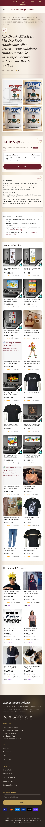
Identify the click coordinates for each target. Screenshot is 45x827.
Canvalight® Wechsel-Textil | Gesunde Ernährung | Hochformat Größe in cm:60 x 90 (32, 300)
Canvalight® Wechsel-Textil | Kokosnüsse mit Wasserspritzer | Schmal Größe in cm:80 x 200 (12, 269)
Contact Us (7, 752)
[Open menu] (3, 9)
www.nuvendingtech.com (22, 9)
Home (4, 18)
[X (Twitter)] (26, 717)
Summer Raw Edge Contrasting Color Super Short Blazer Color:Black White (11, 667)
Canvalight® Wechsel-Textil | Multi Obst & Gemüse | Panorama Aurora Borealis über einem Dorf (32, 456)
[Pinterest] (31, 717)
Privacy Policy (7, 774)
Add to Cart (22, 167)
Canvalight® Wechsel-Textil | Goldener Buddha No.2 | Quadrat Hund (32, 425)
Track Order (7, 759)
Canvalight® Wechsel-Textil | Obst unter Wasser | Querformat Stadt (12, 300)
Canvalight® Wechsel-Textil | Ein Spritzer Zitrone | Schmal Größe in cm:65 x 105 (32, 269)
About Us (6, 748)
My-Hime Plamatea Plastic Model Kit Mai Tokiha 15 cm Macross (32, 363)
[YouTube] (15, 717)
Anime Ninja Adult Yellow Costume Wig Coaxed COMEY (11, 592)
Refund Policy (7, 770)
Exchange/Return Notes (12, 216)
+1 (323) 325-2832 (9, 733)
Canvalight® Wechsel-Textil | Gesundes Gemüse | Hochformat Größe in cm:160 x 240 (12, 487)
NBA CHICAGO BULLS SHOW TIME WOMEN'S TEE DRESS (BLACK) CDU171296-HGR (32, 592)
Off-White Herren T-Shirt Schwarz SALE (31, 518)
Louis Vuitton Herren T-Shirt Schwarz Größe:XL (11, 425)
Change (37, 155)
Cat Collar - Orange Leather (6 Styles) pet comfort (32, 667)
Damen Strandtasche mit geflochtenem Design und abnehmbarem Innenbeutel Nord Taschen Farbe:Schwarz (12, 519)
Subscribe (22, 803)
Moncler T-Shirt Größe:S (31, 393)
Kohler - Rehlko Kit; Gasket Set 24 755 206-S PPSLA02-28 (12, 630)
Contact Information (10, 785)
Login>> (10, 605)
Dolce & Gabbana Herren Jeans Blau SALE (11, 550)
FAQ (4, 756)
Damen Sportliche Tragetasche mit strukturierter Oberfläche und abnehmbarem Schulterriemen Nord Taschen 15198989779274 (32, 487)
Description (7, 180)
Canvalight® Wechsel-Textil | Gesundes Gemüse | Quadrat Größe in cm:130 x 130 (12, 363)
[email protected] (16, 230)
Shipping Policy (8, 781)
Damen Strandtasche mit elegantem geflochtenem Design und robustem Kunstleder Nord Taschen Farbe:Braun (31, 331)
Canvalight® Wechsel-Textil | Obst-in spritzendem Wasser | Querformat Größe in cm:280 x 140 (12, 394)
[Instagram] (10, 717)
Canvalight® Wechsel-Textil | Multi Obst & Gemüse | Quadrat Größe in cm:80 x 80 (12, 456)
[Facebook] (5, 717)
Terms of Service (9, 777)
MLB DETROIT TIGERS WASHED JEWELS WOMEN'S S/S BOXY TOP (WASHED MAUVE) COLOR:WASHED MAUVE (31, 630)
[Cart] (41, 9)
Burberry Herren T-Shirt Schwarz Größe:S (31, 550)
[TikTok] (20, 717)
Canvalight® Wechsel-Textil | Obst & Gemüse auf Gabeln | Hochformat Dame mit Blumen (12, 331)
